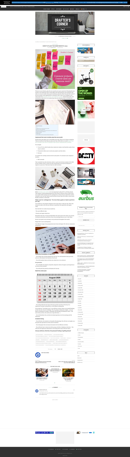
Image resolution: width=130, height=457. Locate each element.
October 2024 (80, 294)
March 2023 (80, 316)
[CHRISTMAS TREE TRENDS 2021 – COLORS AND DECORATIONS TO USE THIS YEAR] (68, 373)
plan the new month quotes (40, 341)
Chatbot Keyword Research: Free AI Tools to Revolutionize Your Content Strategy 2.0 (84, 240)
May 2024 (79, 305)
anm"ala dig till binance (81, 266)
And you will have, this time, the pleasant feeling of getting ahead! (44, 134)
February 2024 (80, 312)
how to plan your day (39, 334)
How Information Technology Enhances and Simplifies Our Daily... (55, 370)
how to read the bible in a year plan (41, 336)
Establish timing (38, 133)
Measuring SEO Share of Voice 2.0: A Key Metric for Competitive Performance (85, 234)
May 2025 (79, 278)
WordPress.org (79, 362)
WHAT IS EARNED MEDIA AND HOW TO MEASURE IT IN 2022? (86, 267)
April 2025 (79, 281)
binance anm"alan (43, 389)
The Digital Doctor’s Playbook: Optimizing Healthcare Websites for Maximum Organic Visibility (85, 248)
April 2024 (79, 307)
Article (79, 335)
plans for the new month (50, 341)
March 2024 (80, 309)
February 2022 (80, 323)
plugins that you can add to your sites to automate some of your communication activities (54, 141)
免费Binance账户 (80, 263)
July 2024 (79, 301)
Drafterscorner (53, 47)
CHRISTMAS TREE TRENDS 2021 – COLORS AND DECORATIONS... (68, 379)
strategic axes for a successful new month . (53, 96)
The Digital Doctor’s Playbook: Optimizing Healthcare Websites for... (24, 6)
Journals (79, 343)
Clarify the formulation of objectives (41, 131)
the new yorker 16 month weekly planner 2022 (60, 343)
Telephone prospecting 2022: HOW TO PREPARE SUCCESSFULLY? (84, 270)
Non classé (80, 346)
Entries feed (79, 357)
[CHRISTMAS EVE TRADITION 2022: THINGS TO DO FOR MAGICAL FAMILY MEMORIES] (42, 373)
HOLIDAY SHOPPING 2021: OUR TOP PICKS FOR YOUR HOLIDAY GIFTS (85, 256)
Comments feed (79, 360)
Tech (79, 348)
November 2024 (80, 292)
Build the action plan (39, 132)
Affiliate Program (46, 9)
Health (79, 339)
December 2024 (80, 289)
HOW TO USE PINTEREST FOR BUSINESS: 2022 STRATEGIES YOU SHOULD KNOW (85, 259)
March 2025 (80, 283)
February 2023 (80, 318)
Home (36, 41)
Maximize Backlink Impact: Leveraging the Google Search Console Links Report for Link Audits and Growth (85, 244)
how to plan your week (48, 334)
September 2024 (80, 296)
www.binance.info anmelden (81, 269)
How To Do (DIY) (66, 9)
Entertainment (58, 9)
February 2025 (80, 285)
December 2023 (80, 314)
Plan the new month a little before (40, 129)
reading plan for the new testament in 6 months (43, 343)
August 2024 (80, 298)
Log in (78, 355)
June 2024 (79, 303)
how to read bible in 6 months (58, 334)
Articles (53, 9)
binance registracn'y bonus (81, 255)
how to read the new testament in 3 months (56, 336)
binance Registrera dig (80, 258)
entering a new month (43, 192)
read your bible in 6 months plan (61, 341)
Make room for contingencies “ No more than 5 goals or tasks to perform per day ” (46, 130)
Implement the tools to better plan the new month (42, 128)
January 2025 (80, 287)
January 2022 (80, 325)
